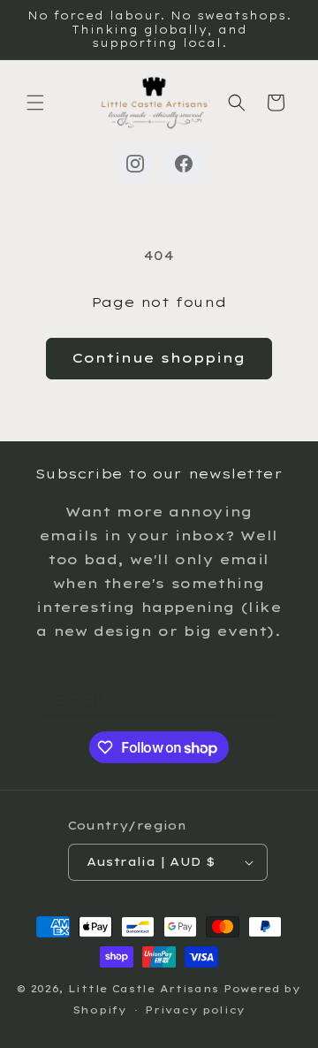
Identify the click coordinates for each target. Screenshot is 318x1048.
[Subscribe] (262, 699)
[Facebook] (183, 163)
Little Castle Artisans (143, 989)
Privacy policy (195, 1010)
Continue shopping (159, 357)
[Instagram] (135, 163)
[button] (35, 102)
